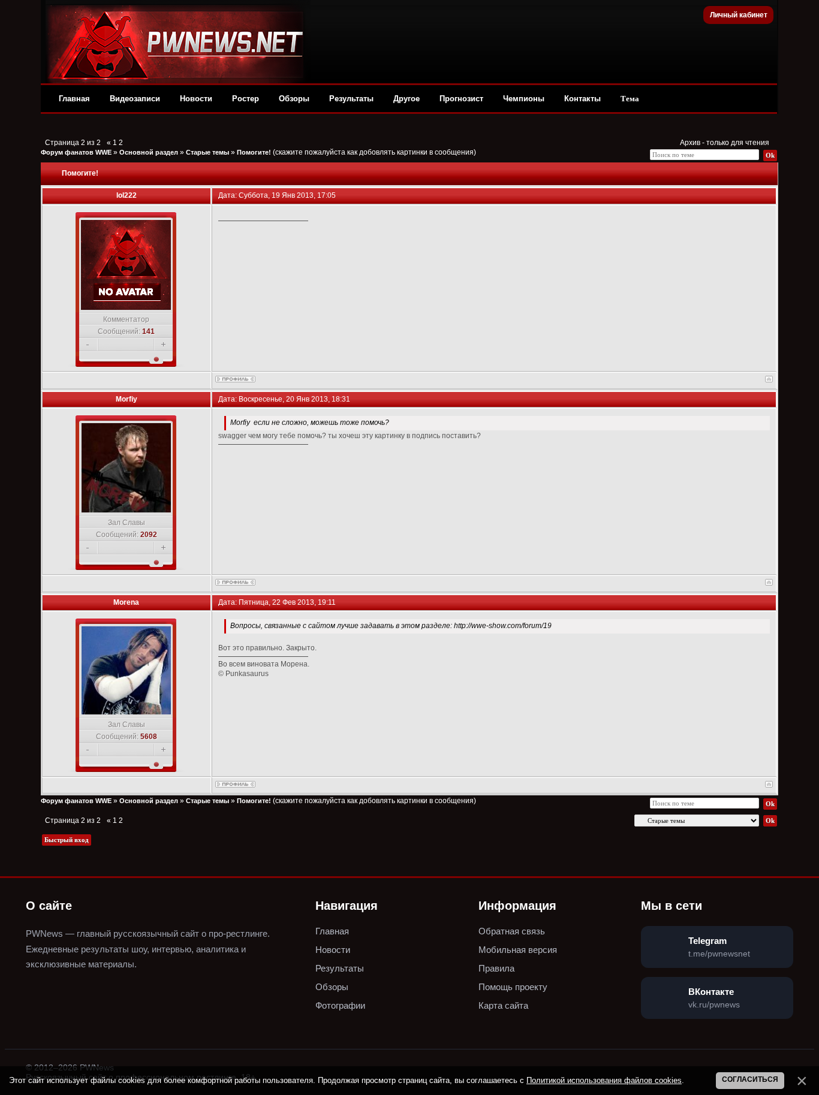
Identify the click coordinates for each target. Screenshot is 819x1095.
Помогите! (254, 152)
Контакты (582, 98)
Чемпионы (523, 98)
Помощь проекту (512, 987)
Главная (74, 98)
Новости (196, 98)
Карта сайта (503, 1005)
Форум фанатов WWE (76, 152)
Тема (630, 98)
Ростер (245, 98)
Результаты (351, 98)
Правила (496, 968)
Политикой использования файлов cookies (604, 1080)
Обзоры (294, 98)
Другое (406, 98)
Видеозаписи (135, 98)
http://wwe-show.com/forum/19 (503, 626)
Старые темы (207, 152)
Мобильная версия (517, 950)
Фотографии (340, 1005)
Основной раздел (148, 152)
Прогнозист (461, 98)
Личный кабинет (738, 15)
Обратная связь (511, 931)
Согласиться (750, 1079)
